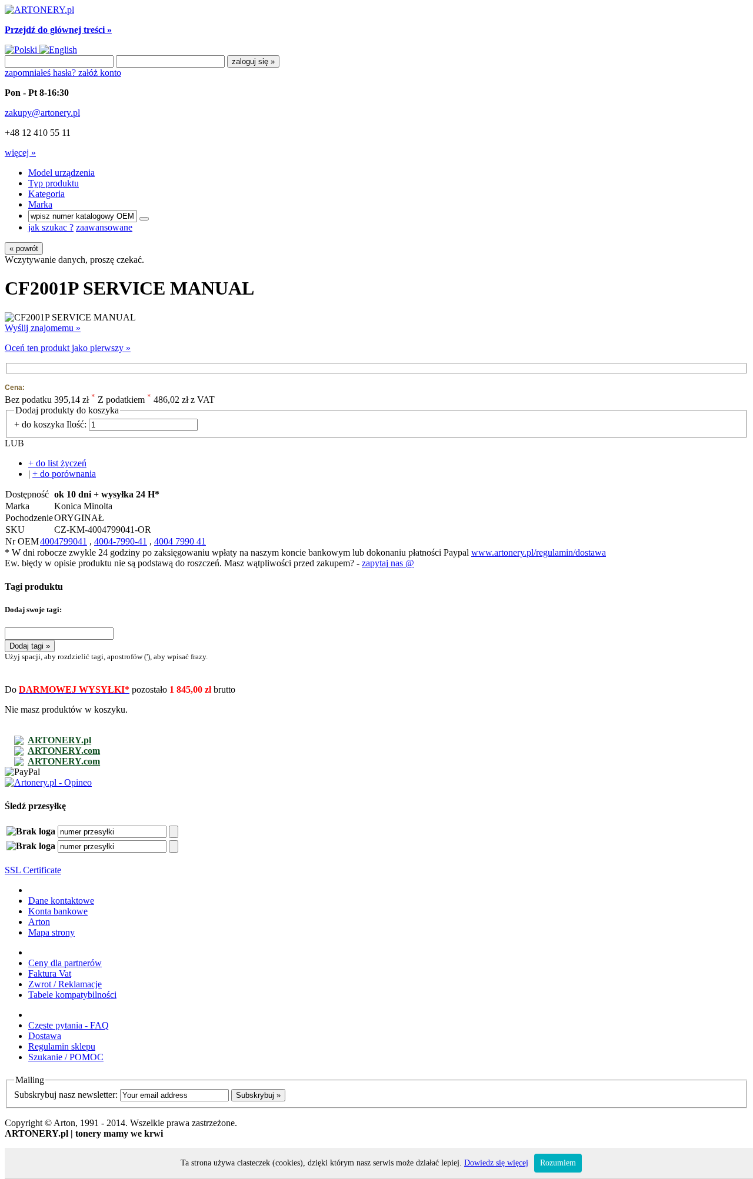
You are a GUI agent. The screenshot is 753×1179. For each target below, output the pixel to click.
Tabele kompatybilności (72, 995)
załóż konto (99, 73)
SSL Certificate (33, 870)
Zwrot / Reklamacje (65, 984)
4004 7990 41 (180, 541)
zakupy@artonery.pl (42, 113)
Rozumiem (558, 1162)
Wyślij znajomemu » (43, 328)
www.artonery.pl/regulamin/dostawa (538, 552)
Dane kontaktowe (61, 901)
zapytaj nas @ (388, 563)
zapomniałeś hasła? (41, 73)
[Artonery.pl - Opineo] (48, 782)
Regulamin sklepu (61, 1046)
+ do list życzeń (57, 463)
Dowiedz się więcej (496, 1162)
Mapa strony (51, 932)
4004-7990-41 (120, 541)
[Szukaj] (144, 219)
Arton (39, 922)
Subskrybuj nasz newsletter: (66, 1095)
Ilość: (76, 424)
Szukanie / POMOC (66, 1057)
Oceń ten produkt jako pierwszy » (68, 348)
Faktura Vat (49, 973)
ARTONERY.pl (59, 740)
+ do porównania (64, 474)
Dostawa (44, 1036)
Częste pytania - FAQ (68, 1025)
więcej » (20, 153)
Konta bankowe (58, 911)
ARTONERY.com (64, 751)
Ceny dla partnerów (65, 963)
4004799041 (63, 541)
